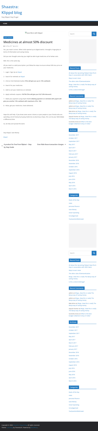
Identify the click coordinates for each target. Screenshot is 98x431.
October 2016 (73, 167)
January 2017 (73, 157)
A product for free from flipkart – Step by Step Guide (17, 145)
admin (16, 46)
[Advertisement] (82, 51)
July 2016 (72, 176)
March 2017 (72, 151)
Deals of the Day (74, 200)
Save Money (72, 209)
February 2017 (73, 154)
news (70, 203)
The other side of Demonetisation (79, 81)
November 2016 (74, 163)
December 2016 (74, 160)
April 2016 (72, 186)
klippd (20, 72)
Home (5, 23)
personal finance (74, 206)
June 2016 (72, 179)
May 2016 (72, 182)
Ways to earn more (75, 78)
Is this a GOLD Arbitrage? (77, 90)
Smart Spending (8, 37)
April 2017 (72, 148)
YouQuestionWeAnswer (76, 219)
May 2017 (72, 144)
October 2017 (73, 138)
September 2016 (74, 170)
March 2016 (72, 189)
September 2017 (74, 141)
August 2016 (73, 173)
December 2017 (74, 135)
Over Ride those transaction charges (50, 144)
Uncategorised (73, 216)
